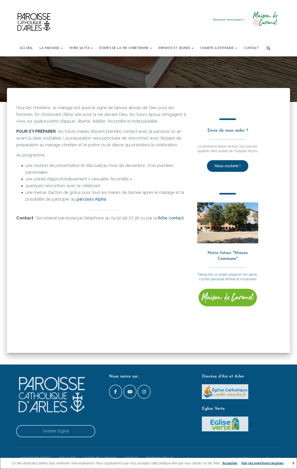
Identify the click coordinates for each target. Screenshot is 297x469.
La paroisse (49, 48)
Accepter (230, 463)
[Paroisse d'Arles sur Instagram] (144, 392)
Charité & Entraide (217, 48)
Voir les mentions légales (262, 463)
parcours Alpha (91, 199)
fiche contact (171, 217)
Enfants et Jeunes (174, 48)
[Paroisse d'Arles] (34, 22)
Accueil (26, 48)
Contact (251, 48)
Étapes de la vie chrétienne (124, 48)
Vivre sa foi (80, 48)
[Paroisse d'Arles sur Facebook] (115, 392)
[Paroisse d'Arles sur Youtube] (129, 392)
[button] (61, 48)
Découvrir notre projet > (229, 19)
